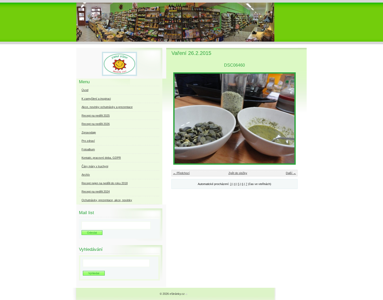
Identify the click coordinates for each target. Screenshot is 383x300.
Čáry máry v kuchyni (95, 166)
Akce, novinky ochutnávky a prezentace (107, 106)
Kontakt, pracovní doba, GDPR (101, 157)
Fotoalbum (88, 149)
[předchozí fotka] (180, 118)
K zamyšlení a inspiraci (96, 98)
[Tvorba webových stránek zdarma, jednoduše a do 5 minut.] (186, 294)
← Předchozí (181, 173)
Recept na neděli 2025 (96, 115)
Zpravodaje (89, 132)
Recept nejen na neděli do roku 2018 (105, 183)
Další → (291, 173)
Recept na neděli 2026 (96, 123)
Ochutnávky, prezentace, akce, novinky (107, 200)
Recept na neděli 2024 (96, 191)
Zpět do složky (237, 173)
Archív (86, 174)
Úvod (85, 90)
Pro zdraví (88, 140)
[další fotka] (289, 118)
